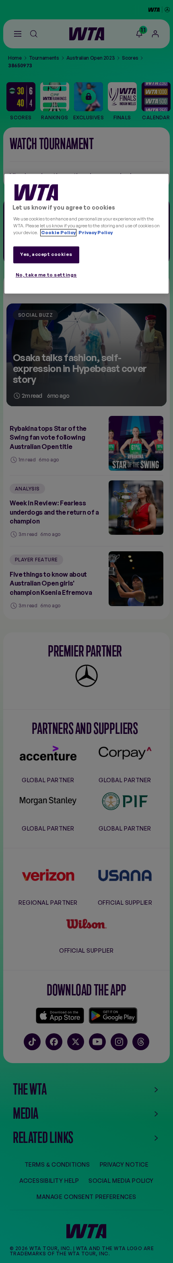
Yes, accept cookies (46, 254)
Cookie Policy (58, 232)
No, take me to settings (46, 275)
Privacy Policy (95, 232)
